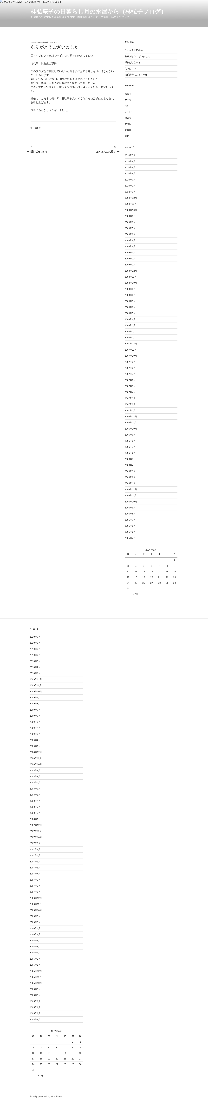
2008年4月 (130, 319)
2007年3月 (130, 398)
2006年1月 (130, 483)
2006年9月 (130, 434)
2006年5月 (130, 459)
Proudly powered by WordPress (46, 1096)
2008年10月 (131, 283)
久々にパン (130, 68)
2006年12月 (131, 416)
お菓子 (128, 93)
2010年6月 (130, 161)
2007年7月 (130, 374)
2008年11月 (131, 277)
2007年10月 (131, 355)
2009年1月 (130, 264)
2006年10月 (131, 428)
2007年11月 (131, 349)
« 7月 (135, 594)
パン (127, 106)
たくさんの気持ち (134, 50)
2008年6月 (130, 307)
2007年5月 (130, 386)
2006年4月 (130, 465)
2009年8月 (130, 222)
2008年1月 (130, 337)
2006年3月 (130, 471)
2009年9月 (130, 216)
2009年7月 (130, 228)
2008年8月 (130, 295)
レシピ (128, 112)
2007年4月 (130, 392)
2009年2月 (130, 258)
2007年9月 (130, 362)
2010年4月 (130, 173)
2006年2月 (130, 477)
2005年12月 (131, 489)
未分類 (37, 128)
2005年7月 (130, 520)
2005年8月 (130, 513)
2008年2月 (130, 331)
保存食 (128, 118)
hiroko (53, 42)
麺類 (127, 136)
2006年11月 (131, 422)
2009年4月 (130, 246)
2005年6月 (130, 526)
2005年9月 (130, 507)
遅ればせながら (133, 62)
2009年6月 (130, 234)
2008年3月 (130, 325)
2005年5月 (130, 532)
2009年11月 (131, 204)
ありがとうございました (137, 56)
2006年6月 (130, 453)
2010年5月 (130, 167)
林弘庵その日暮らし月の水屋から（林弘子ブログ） (99, 11)
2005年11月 (131, 495)
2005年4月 (130, 538)
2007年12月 (131, 343)
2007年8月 (130, 368)
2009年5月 (130, 240)
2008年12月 (131, 271)
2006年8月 (130, 441)
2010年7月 (130, 155)
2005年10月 (131, 501)
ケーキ (128, 99)
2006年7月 (130, 447)
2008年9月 (130, 289)
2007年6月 (130, 380)
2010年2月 (130, 185)
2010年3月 (130, 179)
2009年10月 (131, 210)
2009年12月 (131, 198)
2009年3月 (130, 252)
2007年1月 (130, 410)
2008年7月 (130, 301)
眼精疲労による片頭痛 (136, 74)
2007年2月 (130, 404)
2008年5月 (130, 313)
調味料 (128, 130)
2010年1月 (130, 192)
